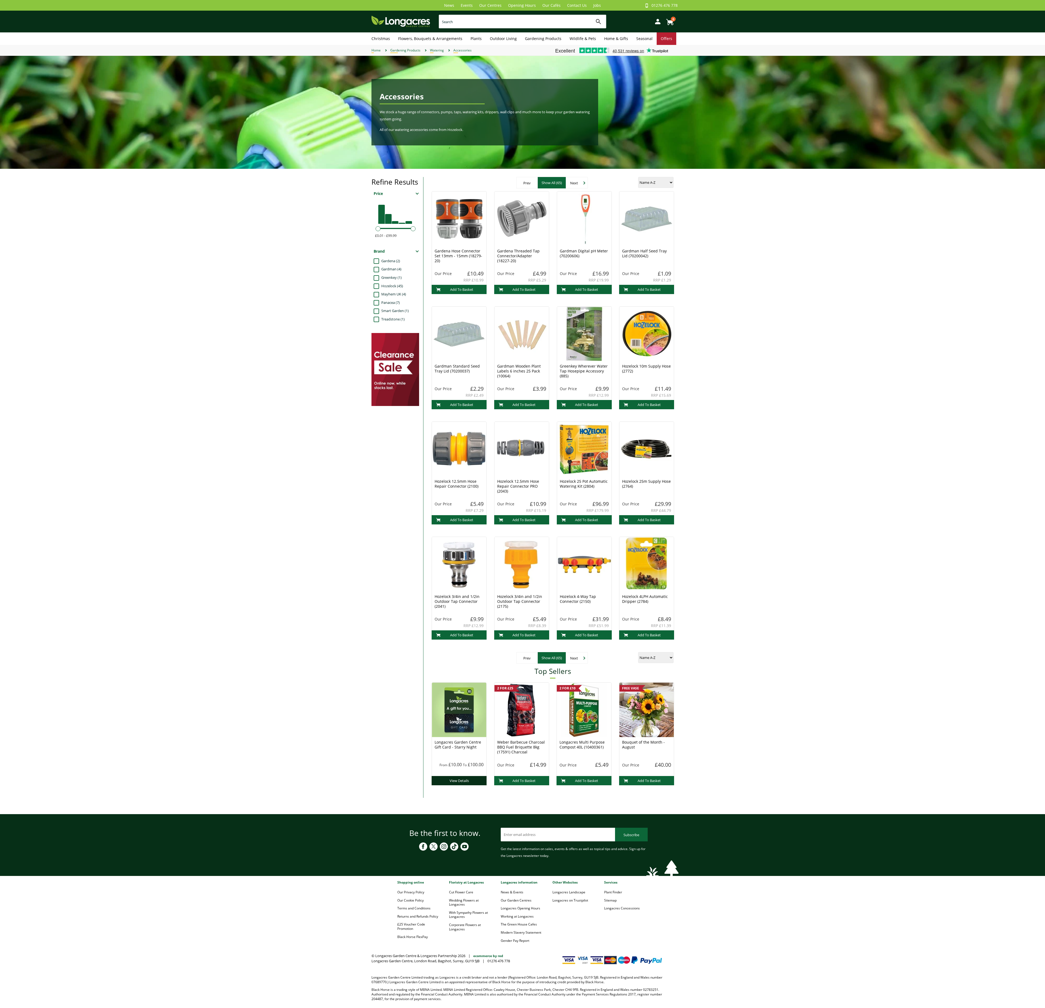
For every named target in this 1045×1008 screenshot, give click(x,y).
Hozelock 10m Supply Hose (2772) (646, 369)
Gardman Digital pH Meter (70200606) (584, 253)
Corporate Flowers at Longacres (465, 927)
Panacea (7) (390, 302)
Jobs (597, 5)
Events (467, 5)
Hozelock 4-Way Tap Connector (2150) (578, 599)
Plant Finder (613, 892)
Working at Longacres (517, 916)
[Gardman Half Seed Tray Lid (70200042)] (646, 218)
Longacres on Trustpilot (570, 900)
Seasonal (644, 38)
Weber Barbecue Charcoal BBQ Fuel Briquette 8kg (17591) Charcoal (521, 747)
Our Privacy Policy (410, 892)
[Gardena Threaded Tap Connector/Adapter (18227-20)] (521, 218)
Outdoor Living (503, 38)
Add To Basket (461, 289)
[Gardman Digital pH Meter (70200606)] (584, 218)
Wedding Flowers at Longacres (464, 902)
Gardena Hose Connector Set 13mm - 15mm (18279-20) (458, 255)
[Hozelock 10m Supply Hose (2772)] (646, 333)
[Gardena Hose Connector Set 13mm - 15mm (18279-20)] (459, 218)
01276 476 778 (664, 5)
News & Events (512, 892)
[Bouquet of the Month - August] (646, 709)
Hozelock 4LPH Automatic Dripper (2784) (645, 599)
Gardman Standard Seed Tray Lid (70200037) (457, 369)
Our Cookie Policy (410, 900)
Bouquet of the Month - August (643, 745)
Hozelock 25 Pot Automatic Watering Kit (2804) (584, 484)
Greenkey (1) (391, 277)
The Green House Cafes (519, 924)
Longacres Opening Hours (520, 908)
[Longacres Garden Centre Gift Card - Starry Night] (459, 709)
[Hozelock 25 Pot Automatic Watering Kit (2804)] (584, 448)
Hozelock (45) (392, 285)
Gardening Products (543, 38)
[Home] (400, 21)
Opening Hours (522, 5)
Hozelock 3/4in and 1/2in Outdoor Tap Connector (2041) (457, 601)
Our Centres (490, 5)
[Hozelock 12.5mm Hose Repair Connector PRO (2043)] (521, 448)
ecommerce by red (488, 956)
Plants (476, 38)
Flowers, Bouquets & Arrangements (430, 38)
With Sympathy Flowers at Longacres (468, 914)
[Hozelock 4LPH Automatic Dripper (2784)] (646, 563)
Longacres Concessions (622, 908)
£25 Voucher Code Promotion (411, 926)
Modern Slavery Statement (521, 932)
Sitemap (610, 900)
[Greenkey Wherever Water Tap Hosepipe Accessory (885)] (584, 333)
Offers (666, 38)
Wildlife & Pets (583, 38)
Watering (437, 50)
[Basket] (668, 20)
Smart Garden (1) (395, 310)
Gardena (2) (390, 260)
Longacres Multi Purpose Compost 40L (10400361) (582, 745)
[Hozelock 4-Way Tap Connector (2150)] (584, 563)
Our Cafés (551, 5)
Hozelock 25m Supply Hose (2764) (646, 484)
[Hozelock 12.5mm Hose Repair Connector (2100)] (459, 448)
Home (376, 50)
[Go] (598, 21)
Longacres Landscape (568, 892)
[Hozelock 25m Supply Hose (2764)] (646, 448)
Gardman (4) (391, 269)
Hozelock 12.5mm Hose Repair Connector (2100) (456, 484)
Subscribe (631, 834)
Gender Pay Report (515, 940)
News (449, 5)
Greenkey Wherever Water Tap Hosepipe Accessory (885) (584, 371)
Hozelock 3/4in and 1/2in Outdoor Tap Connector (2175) (519, 601)
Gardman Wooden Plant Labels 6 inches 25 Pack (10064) (519, 371)
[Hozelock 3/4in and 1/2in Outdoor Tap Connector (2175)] (521, 563)
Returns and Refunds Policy (417, 916)
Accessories (462, 50)
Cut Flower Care (461, 892)
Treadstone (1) (393, 319)
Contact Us (577, 5)
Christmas (380, 38)
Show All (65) (552, 182)
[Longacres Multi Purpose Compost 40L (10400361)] (584, 709)
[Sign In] (656, 21)
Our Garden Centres (516, 900)
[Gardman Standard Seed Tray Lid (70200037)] (459, 333)
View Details (459, 780)
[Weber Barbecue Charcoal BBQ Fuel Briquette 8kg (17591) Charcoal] (521, 709)
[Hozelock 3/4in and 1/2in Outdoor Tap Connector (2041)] (459, 563)
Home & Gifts (616, 38)
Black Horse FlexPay (412, 936)
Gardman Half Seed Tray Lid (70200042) (644, 253)
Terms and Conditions (414, 908)
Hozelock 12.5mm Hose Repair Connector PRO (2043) (518, 486)
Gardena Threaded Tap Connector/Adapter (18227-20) (518, 255)
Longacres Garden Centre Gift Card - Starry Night (458, 745)
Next (574, 183)
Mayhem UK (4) (393, 294)
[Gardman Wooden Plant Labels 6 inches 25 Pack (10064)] (521, 333)
